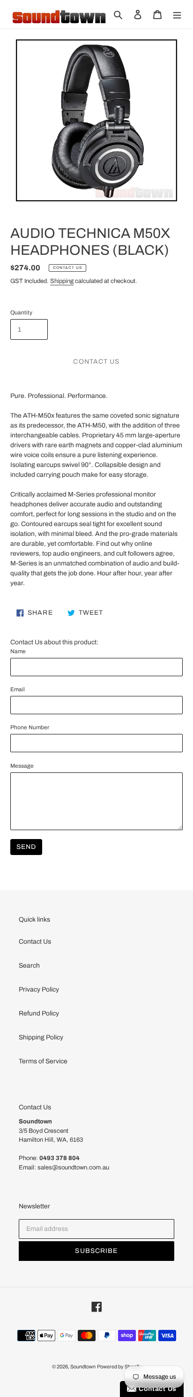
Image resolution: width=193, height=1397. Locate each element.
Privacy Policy (39, 989)
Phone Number (29, 727)
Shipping (62, 281)
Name (18, 651)
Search (29, 965)
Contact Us (35, 941)
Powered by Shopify (119, 1366)
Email (17, 689)
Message (22, 766)
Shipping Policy (41, 1037)
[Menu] (177, 14)
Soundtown (83, 1366)
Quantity (21, 312)
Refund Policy (39, 1013)
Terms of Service (43, 1061)
